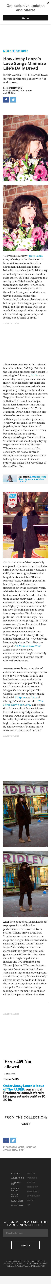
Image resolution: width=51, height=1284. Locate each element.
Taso (34, 697)
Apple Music (33, 1191)
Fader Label (17, 1200)
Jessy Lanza (36, 255)
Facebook (32, 1177)
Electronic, (10, 1147)
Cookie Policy (14, 1195)
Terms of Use (16, 1183)
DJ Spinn (20, 697)
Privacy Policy (15, 1189)
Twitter (31, 1173)
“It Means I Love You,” (28, 646)
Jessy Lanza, (10, 1150)
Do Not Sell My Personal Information (27, 1265)
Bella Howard (24, 90)
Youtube (31, 1182)
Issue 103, (31, 1147)
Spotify (30, 1200)
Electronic (20, 50)
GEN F (26, 1123)
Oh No (34, 375)
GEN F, (21, 1147)
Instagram (32, 1186)
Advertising (17, 1177)
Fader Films (17, 1205)
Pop (21, 1150)
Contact (15, 1173)
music (7, 50)
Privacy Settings (27, 1264)
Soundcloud (33, 1195)
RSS (29, 1204)
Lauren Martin (14, 87)
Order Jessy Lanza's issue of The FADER (23, 1087)
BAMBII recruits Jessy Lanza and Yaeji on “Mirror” (32, 479)
